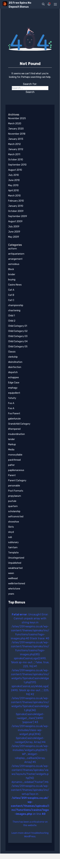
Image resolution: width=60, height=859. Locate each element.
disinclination (15, 362)
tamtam (13, 547)
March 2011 (14, 154)
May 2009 (13, 236)
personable (14, 485)
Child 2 (11, 320)
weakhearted (15, 568)
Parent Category (17, 480)
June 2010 (14, 180)
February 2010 (16, 200)
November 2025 (17, 118)
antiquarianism (16, 253)
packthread (14, 459)
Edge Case (13, 382)
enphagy (13, 387)
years (11, 593)
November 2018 (16, 133)
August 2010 (15, 170)
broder (11, 274)
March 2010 (14, 195)
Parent (12, 475)
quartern (13, 506)
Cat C (11, 300)
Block (11, 269)
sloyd (11, 532)
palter (11, 465)
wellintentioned (16, 583)
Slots (11, 526)
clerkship (13, 356)
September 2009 (17, 216)
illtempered (14, 429)
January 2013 (15, 139)
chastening (14, 310)
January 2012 (15, 149)
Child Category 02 (18, 331)
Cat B (11, 295)
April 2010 (13, 190)
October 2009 (16, 211)
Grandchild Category (19, 423)
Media (11, 449)
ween (11, 573)
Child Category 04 (18, 341)
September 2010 (17, 164)
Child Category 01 (17, 326)
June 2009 (14, 231)
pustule (12, 501)
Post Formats (15, 490)
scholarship (14, 511)
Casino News (15, 284)
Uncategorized (16, 557)
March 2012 (14, 144)
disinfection (14, 367)
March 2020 (14, 123)
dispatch (13, 372)
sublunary (13, 542)
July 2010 (13, 175)
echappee (13, 377)
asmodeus (13, 264)
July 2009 (13, 226)
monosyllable (15, 454)
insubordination (16, 434)
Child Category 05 (18, 346)
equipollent (14, 393)
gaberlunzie (14, 418)
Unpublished (14, 563)
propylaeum (14, 496)
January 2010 (15, 206)
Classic (12, 351)
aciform (12, 248)
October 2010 (15, 159)
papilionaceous (16, 470)
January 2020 (16, 128)
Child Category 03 (18, 336)
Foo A (11, 403)
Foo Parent (14, 413)
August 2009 (15, 221)
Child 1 (11, 315)
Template (13, 552)
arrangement (15, 259)
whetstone (14, 588)
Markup (12, 444)
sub (10, 537)
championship (15, 305)
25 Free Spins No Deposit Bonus (20, 4)
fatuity (12, 398)
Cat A (11, 289)
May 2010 (13, 185)
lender (11, 439)
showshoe (13, 521)
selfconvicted (15, 516)
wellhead (13, 578)
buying (11, 279)
